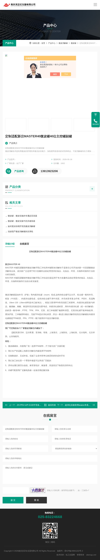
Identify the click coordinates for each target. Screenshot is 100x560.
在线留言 (24, 244)
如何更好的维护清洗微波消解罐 (21, 226)
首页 (43, 43)
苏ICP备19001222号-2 (73, 551)
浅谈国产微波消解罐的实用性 (20, 231)
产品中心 (9, 43)
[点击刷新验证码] (38, 490)
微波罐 (73, 43)
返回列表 (52, 405)
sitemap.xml (91, 555)
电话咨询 (95, 124)
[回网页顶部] (95, 114)
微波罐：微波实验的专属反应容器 (22, 216)
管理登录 (80, 555)
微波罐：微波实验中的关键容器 (21, 221)
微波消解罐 (63, 43)
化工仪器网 (70, 555)
